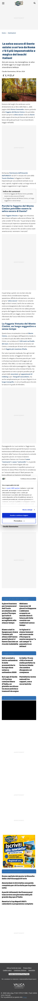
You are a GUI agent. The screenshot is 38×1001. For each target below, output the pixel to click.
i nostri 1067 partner (13, 488)
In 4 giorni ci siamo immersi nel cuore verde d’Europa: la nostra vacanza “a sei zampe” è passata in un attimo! (27, 637)
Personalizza (18, 521)
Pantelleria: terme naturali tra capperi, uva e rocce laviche (27, 680)
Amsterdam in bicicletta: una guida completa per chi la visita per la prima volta (19, 885)
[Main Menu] (3, 3)
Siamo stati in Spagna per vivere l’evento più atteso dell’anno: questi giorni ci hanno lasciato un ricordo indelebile (10, 636)
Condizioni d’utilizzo (20, 970)
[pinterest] (8, 75)
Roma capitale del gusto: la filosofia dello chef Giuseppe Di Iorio (18, 877)
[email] (10, 75)
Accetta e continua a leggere (19, 515)
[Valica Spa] (19, 986)
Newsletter (31, 970)
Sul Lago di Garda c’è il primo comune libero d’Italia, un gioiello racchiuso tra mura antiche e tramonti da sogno (10, 684)
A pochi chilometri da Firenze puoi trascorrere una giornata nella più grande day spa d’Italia (17, 894)
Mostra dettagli (27, 510)
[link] (13, 75)
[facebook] (3, 75)
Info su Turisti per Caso (14, 968)
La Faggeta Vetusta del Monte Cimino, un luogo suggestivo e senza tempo (19, 199)
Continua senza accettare (28, 479)
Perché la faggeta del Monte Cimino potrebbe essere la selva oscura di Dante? (18, 195)
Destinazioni (12, 33)
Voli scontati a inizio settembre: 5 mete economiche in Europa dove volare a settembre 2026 (10, 665)
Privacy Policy (27, 968)
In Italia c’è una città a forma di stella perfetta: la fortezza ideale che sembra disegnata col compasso (27, 665)
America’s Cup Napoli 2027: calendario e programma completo (17, 902)
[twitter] (6, 75)
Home (4, 33)
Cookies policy (7, 970)
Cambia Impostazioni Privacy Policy (19, 974)
